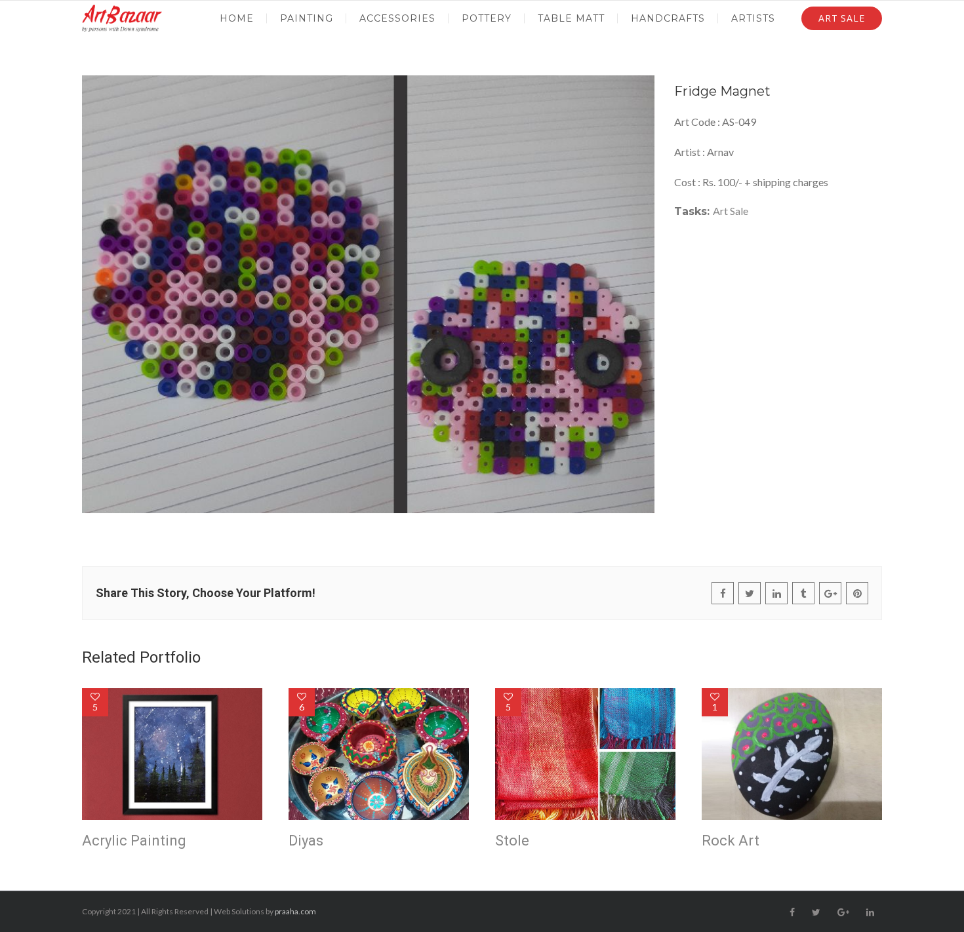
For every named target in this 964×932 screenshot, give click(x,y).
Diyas (306, 840)
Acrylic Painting (134, 840)
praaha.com (295, 911)
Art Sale (730, 210)
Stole (512, 840)
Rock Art (730, 840)
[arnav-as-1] (368, 294)
